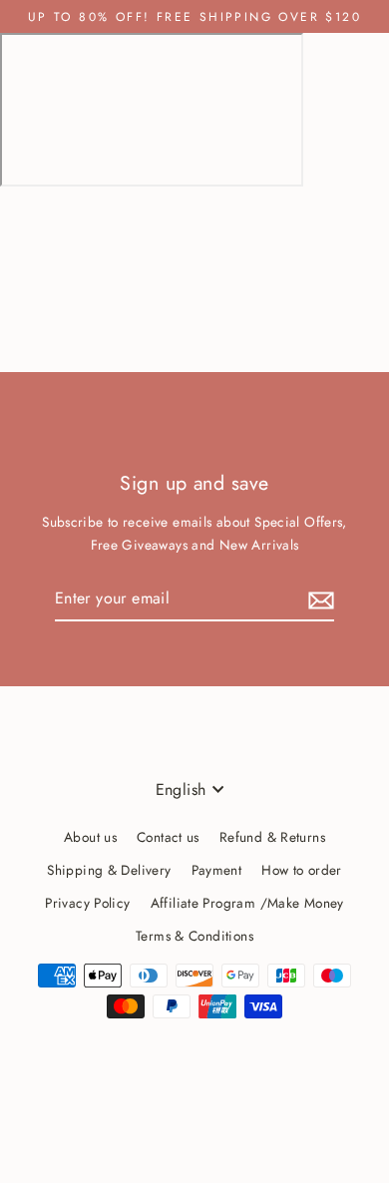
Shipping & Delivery (109, 870)
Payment (217, 870)
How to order (301, 870)
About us (90, 837)
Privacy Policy (87, 903)
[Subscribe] (318, 599)
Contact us (168, 837)
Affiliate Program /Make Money (247, 903)
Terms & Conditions (194, 936)
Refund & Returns (272, 837)
